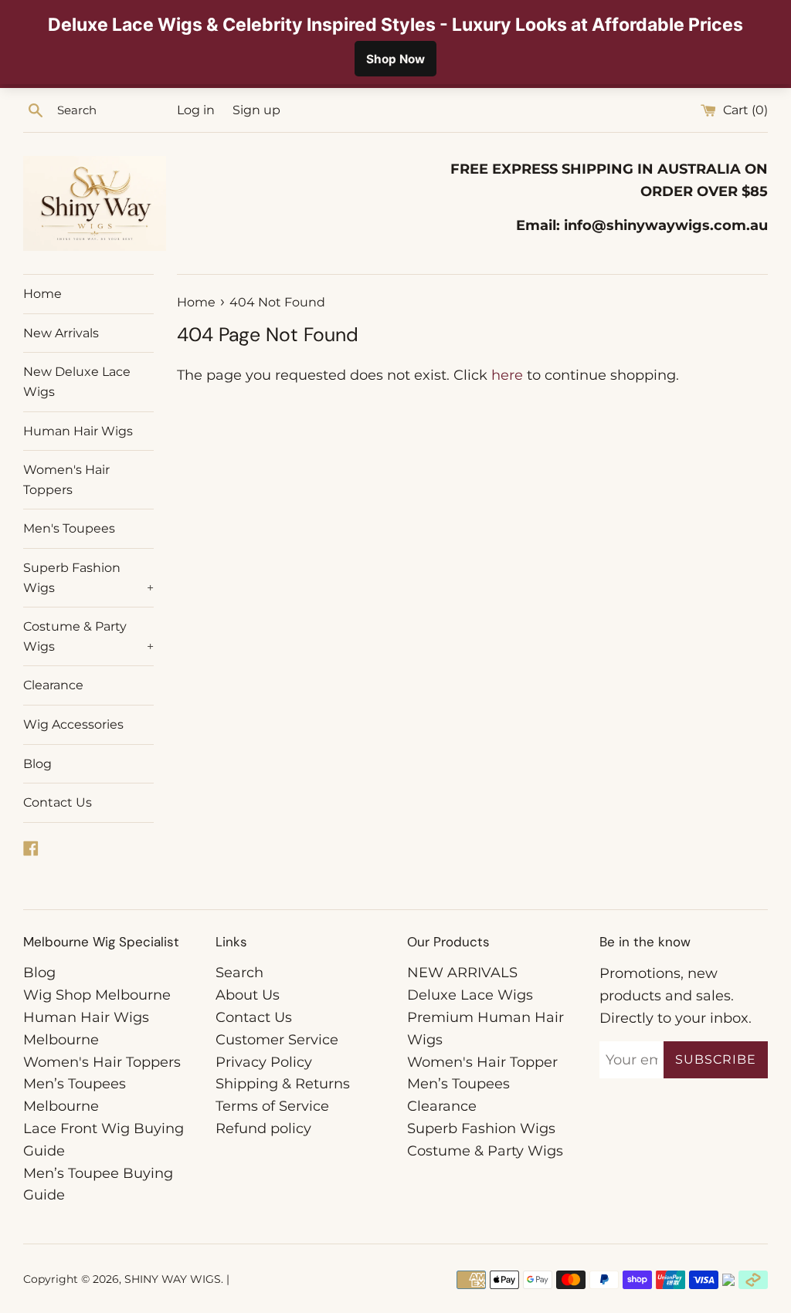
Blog (37, 763)
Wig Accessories (73, 724)
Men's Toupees (69, 528)
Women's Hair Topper (482, 1062)
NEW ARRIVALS (462, 972)
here (507, 375)
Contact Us (57, 802)
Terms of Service (272, 1106)
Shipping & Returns (283, 1083)
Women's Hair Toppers (66, 479)
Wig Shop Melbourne (97, 994)
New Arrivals (61, 333)
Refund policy (263, 1128)
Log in (196, 109)
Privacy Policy (264, 1062)
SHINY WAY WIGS (172, 1279)
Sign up (256, 109)
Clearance (53, 685)
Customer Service (277, 1039)
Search (239, 972)
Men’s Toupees (458, 1083)
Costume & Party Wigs (88, 636)
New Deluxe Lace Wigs (77, 381)
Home (42, 293)
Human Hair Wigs (78, 431)
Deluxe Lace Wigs (470, 994)
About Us (248, 994)
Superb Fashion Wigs (88, 577)
